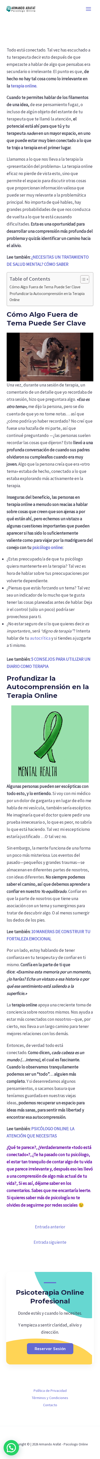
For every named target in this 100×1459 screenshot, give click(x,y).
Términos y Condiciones (50, 1397)
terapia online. (24, 86)
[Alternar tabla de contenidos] (82, 279)
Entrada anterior (50, 1227)
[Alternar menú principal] (88, 9)
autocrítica (40, 638)
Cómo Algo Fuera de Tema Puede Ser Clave (45, 286)
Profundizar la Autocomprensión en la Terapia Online (47, 296)
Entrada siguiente (50, 1242)
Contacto (50, 1405)
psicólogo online (47, 547)
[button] (11, 1447)
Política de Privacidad (50, 1390)
